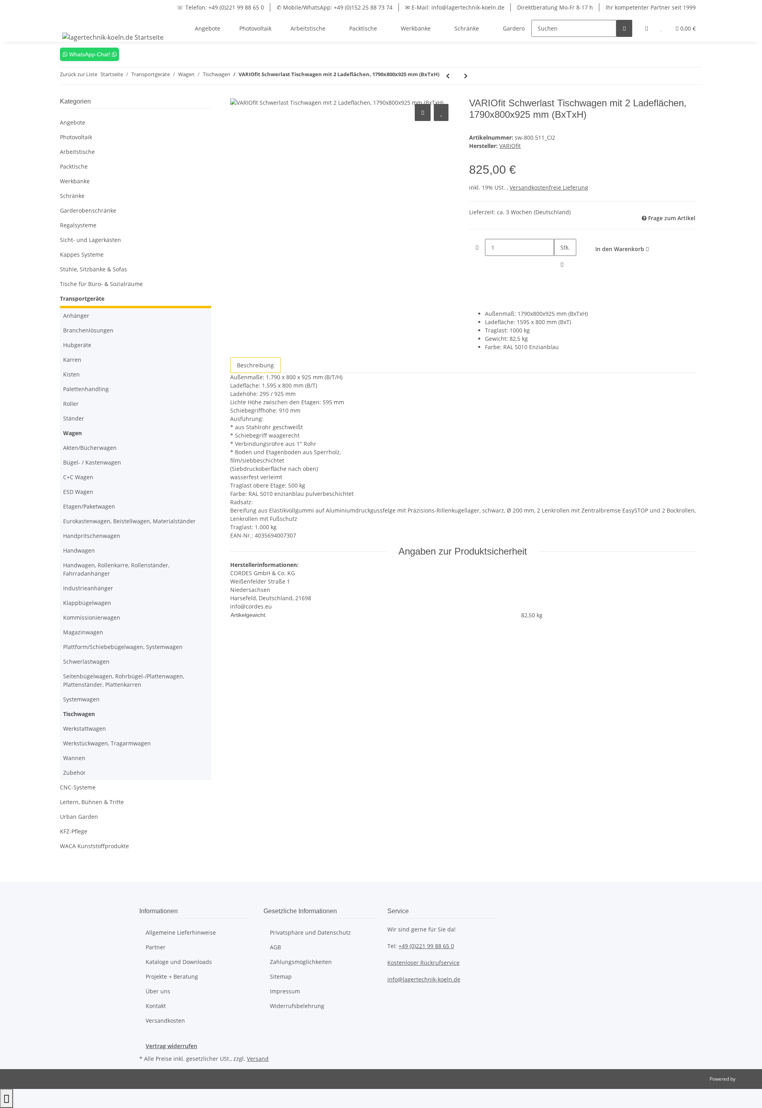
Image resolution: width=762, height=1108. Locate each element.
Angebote (72, 122)
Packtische (74, 166)
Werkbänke (75, 181)
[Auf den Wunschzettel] (441, 112)
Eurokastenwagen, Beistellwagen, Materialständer (129, 521)
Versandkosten (165, 1020)
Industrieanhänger (88, 588)
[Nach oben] (6, 1098)
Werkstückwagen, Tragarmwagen (107, 743)
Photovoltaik (76, 137)
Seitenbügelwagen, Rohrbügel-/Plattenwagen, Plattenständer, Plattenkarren (123, 680)
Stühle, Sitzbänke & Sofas (93, 269)
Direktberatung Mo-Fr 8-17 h (555, 7)
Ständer (73, 418)
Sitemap (281, 976)
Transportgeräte (82, 298)
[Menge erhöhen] (562, 264)
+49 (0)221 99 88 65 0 (426, 946)
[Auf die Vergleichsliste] (423, 112)
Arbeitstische (77, 152)
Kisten (71, 374)
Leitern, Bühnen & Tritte (92, 802)
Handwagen (79, 550)
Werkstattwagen (84, 728)
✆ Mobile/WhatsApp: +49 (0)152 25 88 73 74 (335, 7)
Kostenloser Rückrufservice (423, 962)
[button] (646, 28)
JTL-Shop (746, 1078)
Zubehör (74, 772)
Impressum (285, 991)
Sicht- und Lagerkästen (90, 240)
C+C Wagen (78, 477)
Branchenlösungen (88, 330)
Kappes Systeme (82, 254)
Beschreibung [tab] (255, 365)
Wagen (72, 433)
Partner (155, 947)
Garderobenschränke (88, 210)
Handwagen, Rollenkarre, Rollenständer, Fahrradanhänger (116, 569)
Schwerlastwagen (86, 661)
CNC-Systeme (78, 787)
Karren (72, 359)
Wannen (74, 758)
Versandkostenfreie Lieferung (549, 187)
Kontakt (156, 1006)
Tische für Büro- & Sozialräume (101, 284)
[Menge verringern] (477, 247)
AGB (275, 947)
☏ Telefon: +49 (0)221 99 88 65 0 (220, 7)
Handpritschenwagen (91, 536)
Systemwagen (81, 699)
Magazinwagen (83, 632)
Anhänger (76, 315)
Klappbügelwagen (87, 603)
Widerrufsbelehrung (297, 1006)
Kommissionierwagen (91, 617)
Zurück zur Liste (78, 74)
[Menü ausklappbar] (70, 21)
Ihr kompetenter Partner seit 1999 (651, 7)
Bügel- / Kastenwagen (92, 462)
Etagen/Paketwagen (89, 506)
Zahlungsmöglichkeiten (301, 962)
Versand (258, 1058)
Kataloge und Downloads (179, 962)
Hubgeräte (77, 345)
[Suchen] (624, 28)
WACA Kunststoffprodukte (94, 846)
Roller (71, 403)
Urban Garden (79, 816)
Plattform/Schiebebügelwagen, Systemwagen (123, 647)
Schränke (72, 196)
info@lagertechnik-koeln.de (423, 979)
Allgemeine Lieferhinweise (181, 932)
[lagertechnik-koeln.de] (113, 37)
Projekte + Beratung (172, 976)
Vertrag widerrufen (171, 1046)
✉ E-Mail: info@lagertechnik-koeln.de (454, 7)
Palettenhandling (86, 389)
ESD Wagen (78, 491)
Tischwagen (79, 714)
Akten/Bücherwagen (90, 447)
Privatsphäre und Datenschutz (310, 932)
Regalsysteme (78, 225)
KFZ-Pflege (73, 831)
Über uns (158, 991)
